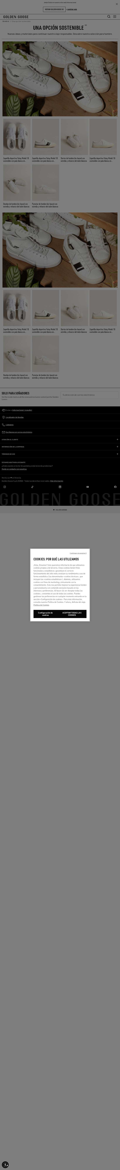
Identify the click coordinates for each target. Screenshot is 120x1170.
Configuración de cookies (45, 614)
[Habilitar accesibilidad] (5, 1164)
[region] (60, 585)
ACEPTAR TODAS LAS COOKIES (71, 614)
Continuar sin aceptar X (78, 553)
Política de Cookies (41, 605)
